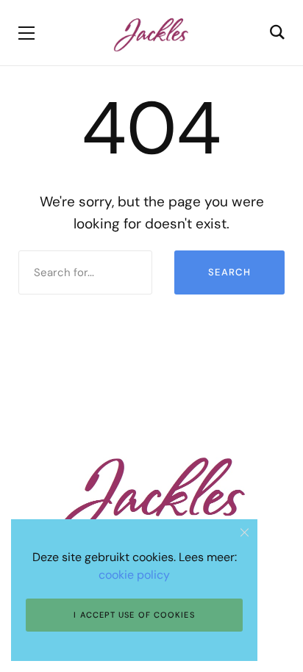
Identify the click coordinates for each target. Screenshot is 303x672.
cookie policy (134, 574)
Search (229, 272)
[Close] (244, 532)
